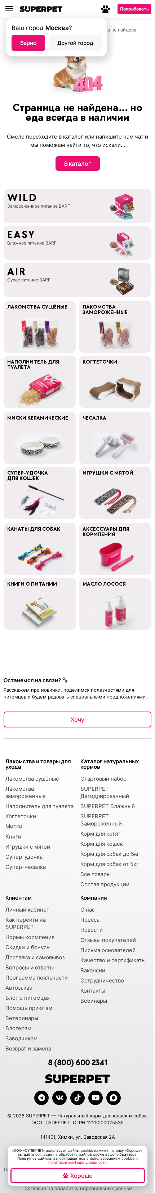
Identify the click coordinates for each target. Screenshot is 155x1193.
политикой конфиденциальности (77, 1162)
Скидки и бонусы (27, 947)
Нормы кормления (29, 937)
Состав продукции (104, 884)
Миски (13, 826)
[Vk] (59, 1098)
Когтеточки (20, 816)
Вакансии (92, 970)
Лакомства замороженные (25, 792)
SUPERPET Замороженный (101, 820)
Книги (13, 836)
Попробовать (134, 9)
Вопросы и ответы (29, 967)
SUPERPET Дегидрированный (104, 792)
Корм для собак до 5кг (110, 853)
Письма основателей (108, 950)
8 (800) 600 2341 (77, 1063)
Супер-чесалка (25, 866)
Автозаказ (18, 987)
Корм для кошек (101, 843)
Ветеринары (21, 1018)
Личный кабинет (27, 909)
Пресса (89, 919)
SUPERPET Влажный (107, 806)
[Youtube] (95, 1098)
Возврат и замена (28, 1048)
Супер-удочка (24, 856)
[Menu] (10, 9)
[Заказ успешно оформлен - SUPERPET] (113, 1098)
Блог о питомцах (27, 997)
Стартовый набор (103, 778)
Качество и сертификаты (113, 960)
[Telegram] (41, 1098)
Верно (28, 43)
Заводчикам (21, 1038)
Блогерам (18, 1028)
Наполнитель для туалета (39, 806)
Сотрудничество (102, 980)
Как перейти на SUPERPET (25, 923)
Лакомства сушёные (32, 778)
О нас (87, 909)
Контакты (92, 990)
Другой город (75, 43)
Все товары (95, 874)
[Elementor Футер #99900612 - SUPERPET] (77, 1098)
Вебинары (93, 1000)
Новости (91, 929)
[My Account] (105, 9)
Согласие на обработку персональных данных (79, 1188)
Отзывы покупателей (108, 940)
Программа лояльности (36, 977)
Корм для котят (100, 833)
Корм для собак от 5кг (109, 864)
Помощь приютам (28, 1008)
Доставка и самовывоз (35, 957)
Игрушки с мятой (27, 846)
